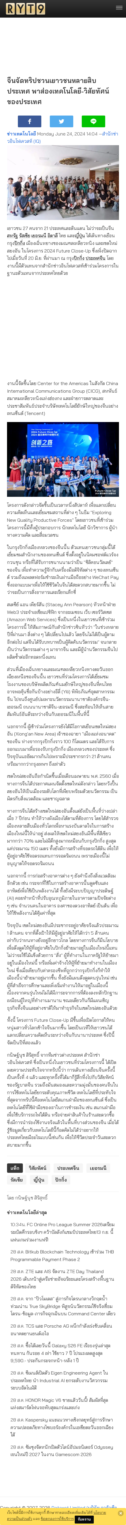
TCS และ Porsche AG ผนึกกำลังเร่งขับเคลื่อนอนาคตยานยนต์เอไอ (61, 1329)
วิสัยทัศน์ (38, 1168)
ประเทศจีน (95, 258)
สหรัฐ (12, 235)
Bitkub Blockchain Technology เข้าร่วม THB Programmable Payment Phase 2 (62, 1255)
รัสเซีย (24, 235)
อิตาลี (52, 235)
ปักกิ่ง (19, 243)
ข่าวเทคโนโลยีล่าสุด (27, 1212)
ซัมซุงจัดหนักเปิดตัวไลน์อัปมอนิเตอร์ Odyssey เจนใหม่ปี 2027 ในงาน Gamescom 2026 (62, 1451)
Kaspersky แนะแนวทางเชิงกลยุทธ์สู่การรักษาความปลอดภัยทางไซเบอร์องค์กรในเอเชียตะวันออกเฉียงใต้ (62, 1427)
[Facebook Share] (29, 121)
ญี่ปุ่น (80, 235)
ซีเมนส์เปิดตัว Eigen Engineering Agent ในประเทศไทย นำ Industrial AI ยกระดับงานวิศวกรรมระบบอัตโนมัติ (59, 1380)
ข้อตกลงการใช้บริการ (57, 1518)
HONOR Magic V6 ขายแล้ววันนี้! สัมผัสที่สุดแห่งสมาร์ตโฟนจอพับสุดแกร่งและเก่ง (59, 1404)
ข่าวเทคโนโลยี (21, 134)
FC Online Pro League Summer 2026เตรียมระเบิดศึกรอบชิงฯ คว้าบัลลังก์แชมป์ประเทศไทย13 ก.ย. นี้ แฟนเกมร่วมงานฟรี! (63, 1231)
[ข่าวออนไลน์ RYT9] (23, 9)
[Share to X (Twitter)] (61, 121)
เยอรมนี (38, 235)
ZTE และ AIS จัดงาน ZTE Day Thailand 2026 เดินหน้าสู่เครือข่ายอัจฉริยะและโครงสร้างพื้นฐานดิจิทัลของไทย (62, 1278)
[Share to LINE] (93, 121)
